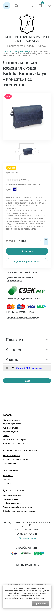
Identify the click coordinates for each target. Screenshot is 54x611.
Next (35, 151)
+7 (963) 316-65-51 (27, 534)
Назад (27, 380)
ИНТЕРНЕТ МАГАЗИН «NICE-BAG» (27, 39)
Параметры (14, 339)
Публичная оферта (12, 503)
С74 (26, 368)
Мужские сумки (10, 431)
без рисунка (35, 368)
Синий (19, 368)
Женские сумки (22, 51)
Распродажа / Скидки (13, 443)
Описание (13, 349)
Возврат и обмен (11, 455)
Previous (18, 151)
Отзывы (12, 359)
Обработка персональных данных (19, 511)
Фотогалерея (9, 463)
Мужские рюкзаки (12, 424)
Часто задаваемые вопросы (16, 459)
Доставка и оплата (12, 495)
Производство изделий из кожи (27, 45)
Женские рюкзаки (11, 420)
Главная (7, 51)
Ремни (6, 435)
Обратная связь (10, 499)
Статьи (6, 479)
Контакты (8, 475)
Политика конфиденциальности (19, 507)
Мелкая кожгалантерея (14, 439)
